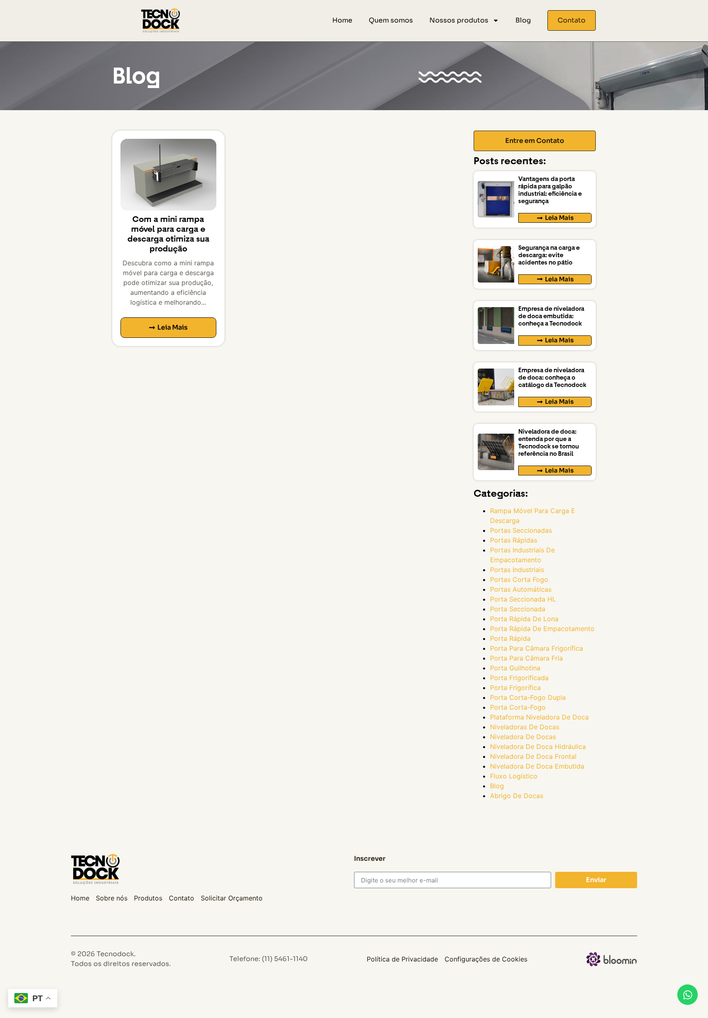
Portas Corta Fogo (519, 579)
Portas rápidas (513, 540)
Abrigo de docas (516, 796)
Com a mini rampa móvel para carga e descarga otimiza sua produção (168, 234)
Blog (523, 20)
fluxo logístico (514, 776)
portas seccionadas (521, 530)
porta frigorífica (515, 687)
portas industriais (517, 570)
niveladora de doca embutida (537, 766)
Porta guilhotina (515, 668)
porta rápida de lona (524, 619)
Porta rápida (510, 638)
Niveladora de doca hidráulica (538, 746)
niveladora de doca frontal (533, 756)
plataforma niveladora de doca (539, 717)
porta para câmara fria (526, 658)
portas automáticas (520, 589)
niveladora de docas (523, 737)
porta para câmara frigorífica (536, 648)
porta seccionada (517, 609)
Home (342, 20)
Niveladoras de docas (524, 727)
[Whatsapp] (687, 994)
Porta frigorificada (519, 678)
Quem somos (391, 20)
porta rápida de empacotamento (542, 628)
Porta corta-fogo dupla (528, 697)
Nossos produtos (458, 20)
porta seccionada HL (523, 599)
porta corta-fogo (518, 707)
